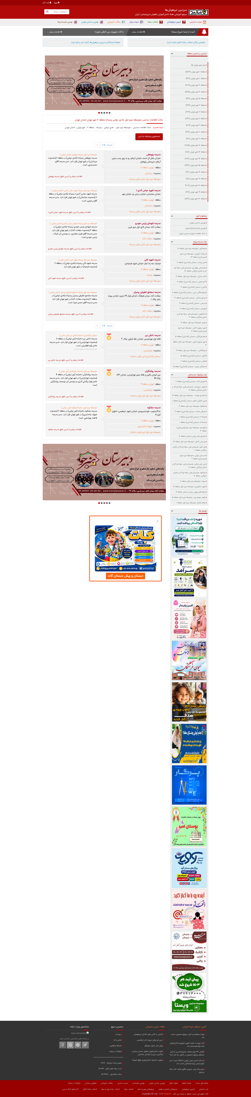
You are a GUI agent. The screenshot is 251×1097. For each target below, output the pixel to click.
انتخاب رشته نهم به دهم (110, 1089)
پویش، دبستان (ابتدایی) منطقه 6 (193, 308)
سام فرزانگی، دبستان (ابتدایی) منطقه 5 (190, 336)
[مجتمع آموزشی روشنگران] (189, 743)
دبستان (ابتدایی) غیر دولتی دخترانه (145, 356)
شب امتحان (203, 1089)
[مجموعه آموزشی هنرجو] (189, 951)
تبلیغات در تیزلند (115, 1051)
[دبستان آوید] (189, 868)
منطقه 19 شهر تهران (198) (195, 192)
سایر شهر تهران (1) (198, 65)
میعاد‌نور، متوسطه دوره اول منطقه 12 (192, 248)
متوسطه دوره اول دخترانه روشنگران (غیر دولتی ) (78, 371)
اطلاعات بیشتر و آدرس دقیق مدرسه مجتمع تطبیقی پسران (70, 314)
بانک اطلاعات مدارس (142, 127)
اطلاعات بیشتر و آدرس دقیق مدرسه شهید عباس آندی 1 (69, 212)
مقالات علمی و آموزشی (155, 1027)
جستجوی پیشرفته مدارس (149, 136)
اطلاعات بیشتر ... (136, 32)
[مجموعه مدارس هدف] (189, 702)
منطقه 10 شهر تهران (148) (195, 132)
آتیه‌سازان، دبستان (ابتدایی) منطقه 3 (191, 281)
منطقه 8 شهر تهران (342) (195, 118)
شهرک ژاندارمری (145, 426)
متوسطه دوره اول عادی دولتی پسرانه (145, 179)
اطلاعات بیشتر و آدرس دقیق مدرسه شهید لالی (66, 278)
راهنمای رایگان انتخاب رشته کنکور (186, 42)
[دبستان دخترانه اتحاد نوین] (189, 909)
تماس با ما (117, 1040)
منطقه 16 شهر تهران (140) (196, 172)
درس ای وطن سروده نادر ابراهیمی (150, 1040)
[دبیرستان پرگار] (189, 785)
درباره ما (118, 1034)
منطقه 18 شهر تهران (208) (195, 185)
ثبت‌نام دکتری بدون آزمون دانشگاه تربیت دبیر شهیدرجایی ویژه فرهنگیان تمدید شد (186, 1062)
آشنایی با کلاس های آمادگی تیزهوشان (148, 1034)
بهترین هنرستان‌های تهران (195, 228)
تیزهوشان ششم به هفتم (168, 1089)
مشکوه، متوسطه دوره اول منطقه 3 (192, 406)
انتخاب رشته (128, 1089)
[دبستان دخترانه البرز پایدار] (189, 619)
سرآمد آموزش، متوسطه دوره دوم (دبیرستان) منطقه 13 (193, 255)
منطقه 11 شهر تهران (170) (196, 138)
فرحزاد (149, 275)
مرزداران (148, 173)
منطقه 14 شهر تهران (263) (195, 158)
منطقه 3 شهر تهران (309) (195, 85)
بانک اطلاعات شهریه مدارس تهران (192, 233)
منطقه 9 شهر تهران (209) (196, 125)
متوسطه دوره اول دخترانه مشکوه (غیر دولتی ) (79, 407)
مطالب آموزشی (107, 1083)
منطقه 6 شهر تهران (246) (196, 105)
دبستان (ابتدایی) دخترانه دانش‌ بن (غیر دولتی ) (78, 335)
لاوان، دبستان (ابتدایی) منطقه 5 (193, 355)
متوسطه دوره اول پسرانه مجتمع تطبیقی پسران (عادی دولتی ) (73, 292)
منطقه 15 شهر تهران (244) (195, 165)
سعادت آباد (147, 239)
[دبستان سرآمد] (189, 577)
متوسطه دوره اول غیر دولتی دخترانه (145, 396)
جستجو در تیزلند (60, 12)
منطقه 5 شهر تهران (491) (196, 98)
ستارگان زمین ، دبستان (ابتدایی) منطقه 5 (189, 366)
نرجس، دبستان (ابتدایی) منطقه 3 (192, 303)
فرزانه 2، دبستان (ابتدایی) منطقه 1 (192, 417)
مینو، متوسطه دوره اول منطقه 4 (193, 322)
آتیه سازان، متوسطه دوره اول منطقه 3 (191, 276)
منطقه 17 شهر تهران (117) (196, 178)
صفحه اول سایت (201, 1083)
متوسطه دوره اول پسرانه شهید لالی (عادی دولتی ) (77, 260)
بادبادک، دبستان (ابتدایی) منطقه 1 (193, 422)
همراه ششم (186, 1083)
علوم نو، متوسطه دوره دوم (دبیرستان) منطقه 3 (192, 429)
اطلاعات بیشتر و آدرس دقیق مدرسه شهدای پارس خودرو (70, 248)
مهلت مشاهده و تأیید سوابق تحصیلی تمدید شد (187, 1036)
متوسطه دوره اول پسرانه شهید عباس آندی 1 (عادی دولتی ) (74, 190)
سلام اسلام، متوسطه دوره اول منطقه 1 (191, 502)
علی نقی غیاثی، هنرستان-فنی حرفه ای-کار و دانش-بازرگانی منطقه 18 (189, 466)
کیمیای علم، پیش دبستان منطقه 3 (192, 436)
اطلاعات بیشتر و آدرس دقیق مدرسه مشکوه (64, 429)
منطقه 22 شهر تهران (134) (195, 198)
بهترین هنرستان (138, 1083)
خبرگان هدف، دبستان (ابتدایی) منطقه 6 (190, 411)
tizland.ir (168, 1094)
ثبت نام (46, 3)
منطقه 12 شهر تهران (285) (195, 145)
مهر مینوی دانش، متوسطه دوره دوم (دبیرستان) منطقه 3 (192, 329)
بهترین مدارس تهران (198, 222)
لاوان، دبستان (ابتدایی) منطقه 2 (193, 361)
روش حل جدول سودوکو (154, 1045)
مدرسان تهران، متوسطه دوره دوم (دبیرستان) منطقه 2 (193, 457)
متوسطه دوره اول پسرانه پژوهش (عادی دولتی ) (78, 154)
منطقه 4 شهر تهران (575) (195, 91)
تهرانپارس (148, 351)
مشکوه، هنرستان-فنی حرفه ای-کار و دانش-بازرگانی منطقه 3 (190, 474)
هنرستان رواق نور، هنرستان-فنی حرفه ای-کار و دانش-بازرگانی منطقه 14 (190, 269)
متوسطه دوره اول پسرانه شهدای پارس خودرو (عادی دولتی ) (73, 223)
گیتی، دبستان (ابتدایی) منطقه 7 (193, 287)
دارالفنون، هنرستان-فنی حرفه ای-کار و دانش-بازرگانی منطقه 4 (192, 315)
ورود (56, 3)
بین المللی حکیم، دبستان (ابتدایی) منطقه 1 (189, 400)
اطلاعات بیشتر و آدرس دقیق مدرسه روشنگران (66, 396)
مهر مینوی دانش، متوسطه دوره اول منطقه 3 (190, 343)
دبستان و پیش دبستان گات (125, 576)
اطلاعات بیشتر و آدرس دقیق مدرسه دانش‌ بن (65, 360)
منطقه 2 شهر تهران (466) (196, 78)
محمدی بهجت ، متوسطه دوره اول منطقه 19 (189, 395)
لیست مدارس (122, 1083)
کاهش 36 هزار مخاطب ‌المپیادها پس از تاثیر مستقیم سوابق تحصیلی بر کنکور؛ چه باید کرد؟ (187, 1053)
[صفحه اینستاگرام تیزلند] (70, 1048)
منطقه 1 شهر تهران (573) (195, 71)
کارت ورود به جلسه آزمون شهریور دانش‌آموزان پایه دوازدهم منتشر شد (187, 1045)
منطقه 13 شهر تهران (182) (195, 152)
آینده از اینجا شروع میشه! (183, 32)
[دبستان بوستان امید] (189, 826)
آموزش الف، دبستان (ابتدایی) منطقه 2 (191, 381)
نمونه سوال (173, 1083)
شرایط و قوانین (115, 1045)
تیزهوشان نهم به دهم (146, 1089)
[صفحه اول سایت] (198, 13)
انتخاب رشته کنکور (90, 1089)
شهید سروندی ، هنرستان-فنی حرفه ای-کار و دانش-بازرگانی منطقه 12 (189, 388)
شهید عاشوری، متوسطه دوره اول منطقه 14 (189, 486)
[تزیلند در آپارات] (77, 1048)
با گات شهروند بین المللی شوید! (109, 32)
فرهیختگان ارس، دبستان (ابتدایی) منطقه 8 (189, 292)
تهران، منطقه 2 (147, 167)
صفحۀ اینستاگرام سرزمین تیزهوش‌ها (95, 42)
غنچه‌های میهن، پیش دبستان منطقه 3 (191, 492)
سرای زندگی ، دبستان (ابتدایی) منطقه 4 (190, 298)
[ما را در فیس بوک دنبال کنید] (62, 1048)
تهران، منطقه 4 (147, 384)
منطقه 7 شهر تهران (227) (195, 112)
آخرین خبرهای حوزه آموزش (194, 1027)
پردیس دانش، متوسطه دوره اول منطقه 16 (189, 441)
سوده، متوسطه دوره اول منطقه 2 (193, 481)
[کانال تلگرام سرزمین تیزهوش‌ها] (85, 1048)
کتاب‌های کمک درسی (70, 1089)
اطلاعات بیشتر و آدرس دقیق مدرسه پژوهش (65, 176)
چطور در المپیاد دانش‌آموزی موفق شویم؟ (147, 1060)
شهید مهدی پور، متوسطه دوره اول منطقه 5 (189, 497)
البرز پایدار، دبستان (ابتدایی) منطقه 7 (191, 262)
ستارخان (148, 206)
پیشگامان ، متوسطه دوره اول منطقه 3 (191, 350)
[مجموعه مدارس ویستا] (189, 992)
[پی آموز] (104, 82)
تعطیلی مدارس (90, 1083)
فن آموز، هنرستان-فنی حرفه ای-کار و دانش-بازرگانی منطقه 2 (189, 448)
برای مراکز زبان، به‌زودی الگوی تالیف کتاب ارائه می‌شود (186, 1071)
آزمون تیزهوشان (188, 1089)
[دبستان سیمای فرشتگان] (189, 660)
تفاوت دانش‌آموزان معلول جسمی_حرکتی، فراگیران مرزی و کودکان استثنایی (147, 1053)
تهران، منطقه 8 (147, 345)
